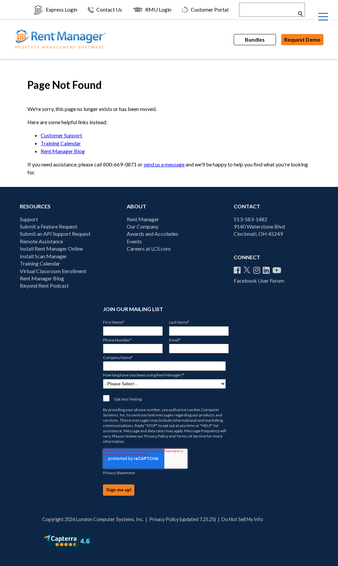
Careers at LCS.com (149, 248)
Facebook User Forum (259, 280)
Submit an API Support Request (55, 233)
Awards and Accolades (152, 233)
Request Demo (302, 39)
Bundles (255, 39)
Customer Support (61, 135)
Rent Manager (143, 219)
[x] (247, 270)
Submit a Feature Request (48, 226)
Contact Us (109, 10)
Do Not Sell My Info (242, 519)
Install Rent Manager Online (51, 248)
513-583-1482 (250, 219)
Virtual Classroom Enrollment (53, 271)
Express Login (61, 9)
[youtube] (276, 270)
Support (29, 219)
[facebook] (237, 270)
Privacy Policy (156, 436)
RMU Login (158, 10)
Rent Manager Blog (63, 151)
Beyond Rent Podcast (44, 285)
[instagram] (256, 270)
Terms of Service (191, 436)
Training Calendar (61, 143)
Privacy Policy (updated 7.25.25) (182, 519)
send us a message (164, 164)
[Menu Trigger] (323, 16)
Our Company (142, 226)
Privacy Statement (119, 472)
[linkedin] (266, 270)
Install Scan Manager (43, 256)
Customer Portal (209, 10)
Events (134, 241)
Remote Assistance (41, 241)
